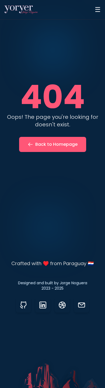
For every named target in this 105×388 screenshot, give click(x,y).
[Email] (81, 305)
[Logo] (21, 9)
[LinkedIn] (42, 305)
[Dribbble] (62, 305)
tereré (61, 271)
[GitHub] (23, 305)
